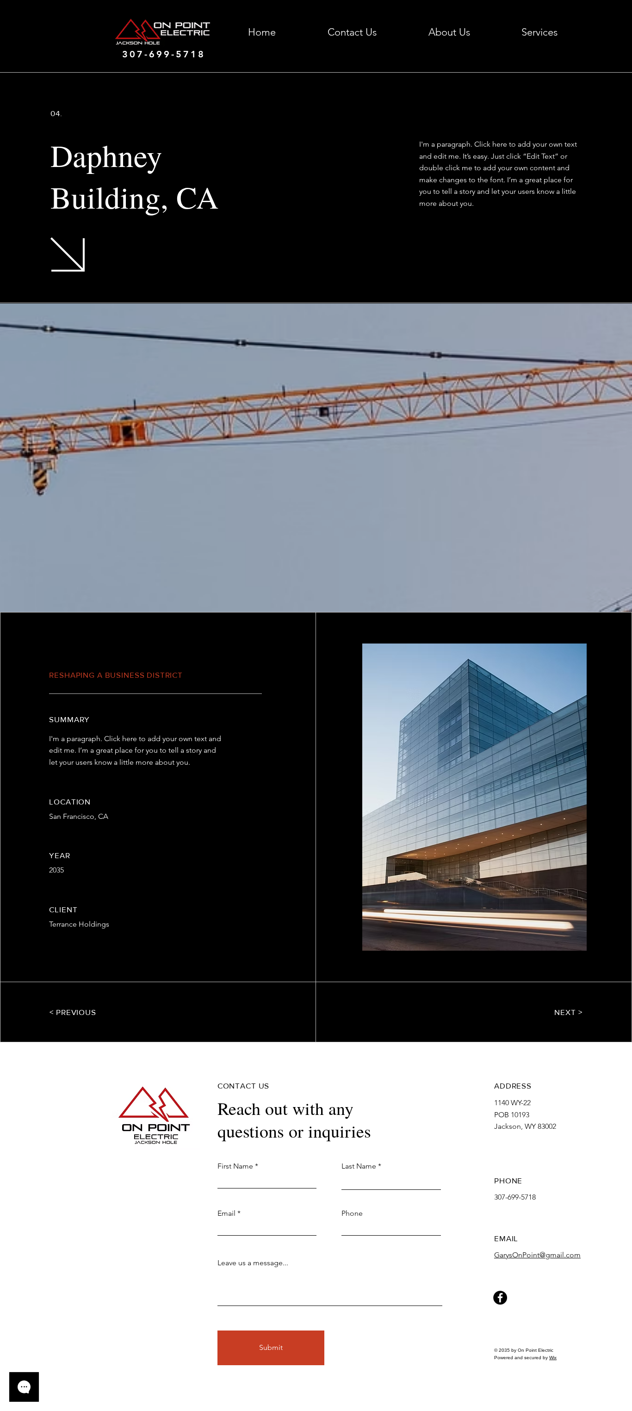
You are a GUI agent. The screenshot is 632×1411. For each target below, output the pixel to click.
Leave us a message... (252, 1263)
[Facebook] (500, 1298)
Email (226, 1213)
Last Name (358, 1166)
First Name (235, 1166)
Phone (352, 1213)
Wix (553, 1357)
